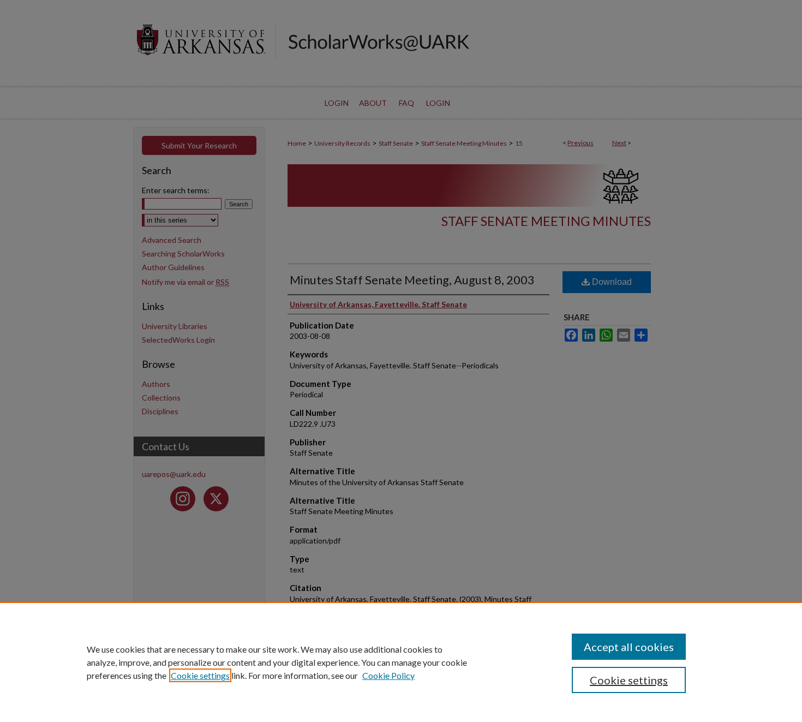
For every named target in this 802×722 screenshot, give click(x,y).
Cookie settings (200, 675)
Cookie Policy (388, 675)
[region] (401, 662)
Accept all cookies (629, 646)
